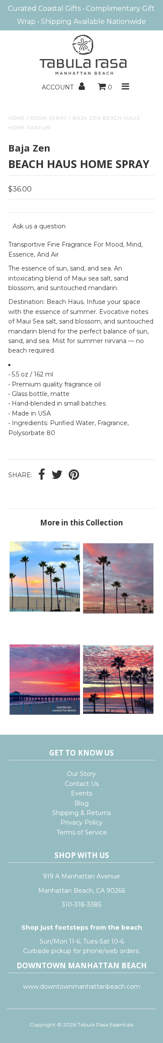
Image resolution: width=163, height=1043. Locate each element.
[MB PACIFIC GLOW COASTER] (118, 721)
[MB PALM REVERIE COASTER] (118, 622)
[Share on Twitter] (57, 475)
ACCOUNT (58, 87)
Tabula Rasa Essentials (105, 1024)
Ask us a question (39, 226)
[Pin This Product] (74, 475)
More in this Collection (81, 523)
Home (16, 118)
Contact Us (82, 784)
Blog (81, 803)
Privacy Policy (81, 822)
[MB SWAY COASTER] (45, 622)
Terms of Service (82, 832)
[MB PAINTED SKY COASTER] (45, 721)
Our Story (81, 774)
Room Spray (48, 118)
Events (81, 793)
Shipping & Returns (81, 813)
